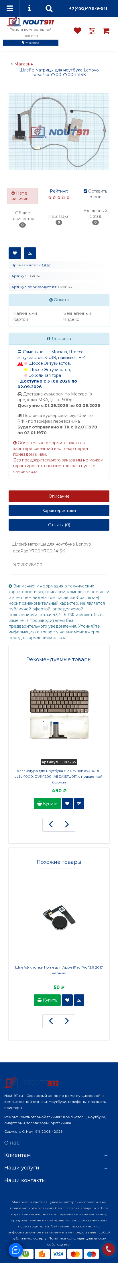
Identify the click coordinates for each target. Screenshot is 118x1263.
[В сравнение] (30, 253)
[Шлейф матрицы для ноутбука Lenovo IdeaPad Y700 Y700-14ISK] (59, 131)
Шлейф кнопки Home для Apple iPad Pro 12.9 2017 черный (59, 970)
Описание (59, 496)
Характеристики (59, 510)
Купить (49, 803)
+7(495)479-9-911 (88, 8)
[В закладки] (15, 253)
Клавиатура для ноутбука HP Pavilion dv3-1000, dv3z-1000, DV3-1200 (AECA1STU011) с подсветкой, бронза (59, 776)
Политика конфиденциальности (77, 1238)
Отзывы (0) (59, 524)
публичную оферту (29, 1238)
